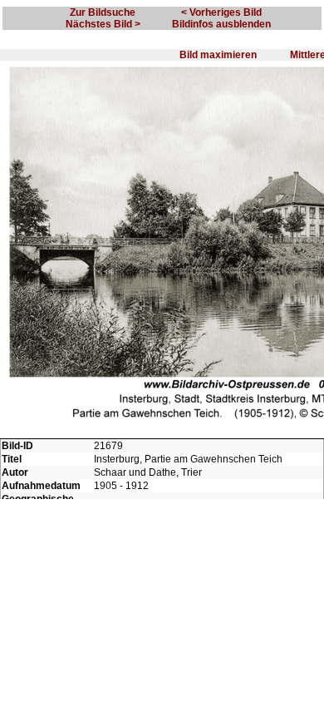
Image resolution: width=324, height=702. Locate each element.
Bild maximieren (218, 55)
